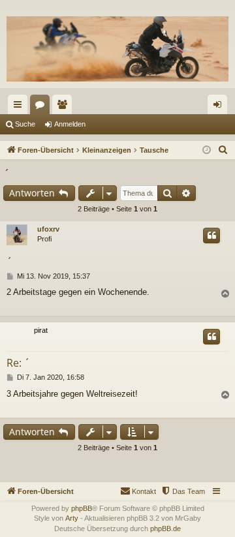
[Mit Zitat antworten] (211, 235)
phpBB (81, 508)
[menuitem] (223, 150)
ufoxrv (48, 229)
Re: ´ (18, 362)
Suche (25, 124)
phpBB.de (165, 528)
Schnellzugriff (20, 107)
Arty (71, 518)
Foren (42, 107)
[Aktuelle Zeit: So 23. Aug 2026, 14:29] (206, 150)
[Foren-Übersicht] (117, 49)
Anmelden (70, 124)
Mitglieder (64, 107)
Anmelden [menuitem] (220, 107)
